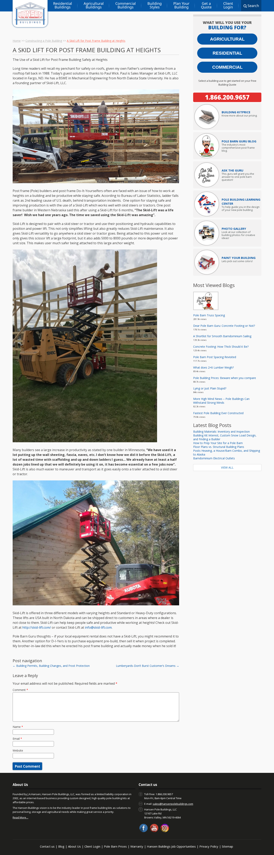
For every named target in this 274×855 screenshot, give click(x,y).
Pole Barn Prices (115, 846)
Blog (61, 846)
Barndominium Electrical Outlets (214, 458)
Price (236, 112)
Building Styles (154, 5)
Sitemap (227, 846)
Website (18, 750)
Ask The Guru (232, 170)
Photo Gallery (234, 229)
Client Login (228, 5)
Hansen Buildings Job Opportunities (171, 846)
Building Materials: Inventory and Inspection (221, 431)
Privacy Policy (208, 846)
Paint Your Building (239, 258)
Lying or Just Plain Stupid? (209, 388)
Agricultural (227, 39)
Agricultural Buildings (94, 5)
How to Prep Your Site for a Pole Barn (218, 443)
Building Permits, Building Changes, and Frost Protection (51, 666)
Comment (20, 690)
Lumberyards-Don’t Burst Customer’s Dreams (147, 666)
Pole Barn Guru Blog (239, 141)
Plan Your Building (181, 5)
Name (18, 727)
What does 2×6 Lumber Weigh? (213, 367)
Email (17, 739)
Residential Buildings (62, 5)
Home (17, 41)
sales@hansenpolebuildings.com (173, 804)
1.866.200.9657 (227, 97)
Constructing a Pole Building (43, 41)
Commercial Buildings (125, 5)
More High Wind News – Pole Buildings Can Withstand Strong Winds (221, 401)
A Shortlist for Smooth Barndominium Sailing (222, 336)
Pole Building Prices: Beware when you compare (224, 378)
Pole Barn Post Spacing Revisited (214, 357)
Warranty (136, 846)
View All (227, 467)
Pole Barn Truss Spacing (209, 315)
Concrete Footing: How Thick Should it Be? (221, 346)
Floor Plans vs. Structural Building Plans (218, 447)
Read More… (20, 817)
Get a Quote (206, 5)
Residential (227, 53)
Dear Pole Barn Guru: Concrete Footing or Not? (224, 326)
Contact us (47, 846)
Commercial (227, 67)
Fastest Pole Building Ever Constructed (218, 413)
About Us (74, 846)
